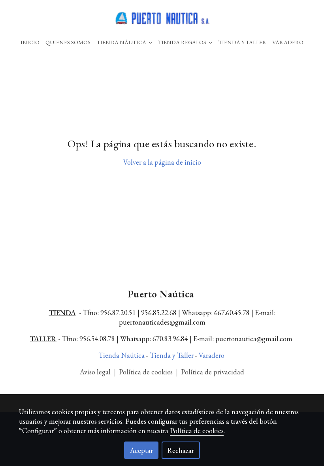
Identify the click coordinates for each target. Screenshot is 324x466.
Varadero (287, 42)
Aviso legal (95, 371)
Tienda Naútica (122, 355)
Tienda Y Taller (242, 42)
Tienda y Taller (172, 355)
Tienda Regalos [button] (182, 42)
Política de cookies (146, 371)
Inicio (30, 42)
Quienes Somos (67, 42)
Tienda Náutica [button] (122, 42)
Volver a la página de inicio (162, 162)
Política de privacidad (212, 371)
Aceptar (141, 450)
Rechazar (180, 450)
